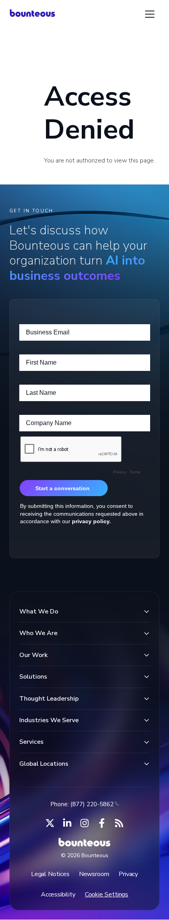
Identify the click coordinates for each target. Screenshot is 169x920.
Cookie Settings (107, 894)
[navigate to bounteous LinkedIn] (67, 823)
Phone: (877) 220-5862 (82, 804)
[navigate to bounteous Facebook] (102, 823)
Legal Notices (50, 874)
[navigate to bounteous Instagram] (84, 823)
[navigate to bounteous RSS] (119, 823)
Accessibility (58, 894)
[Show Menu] (149, 14)
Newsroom (94, 874)
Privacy (128, 874)
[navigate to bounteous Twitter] (50, 823)
